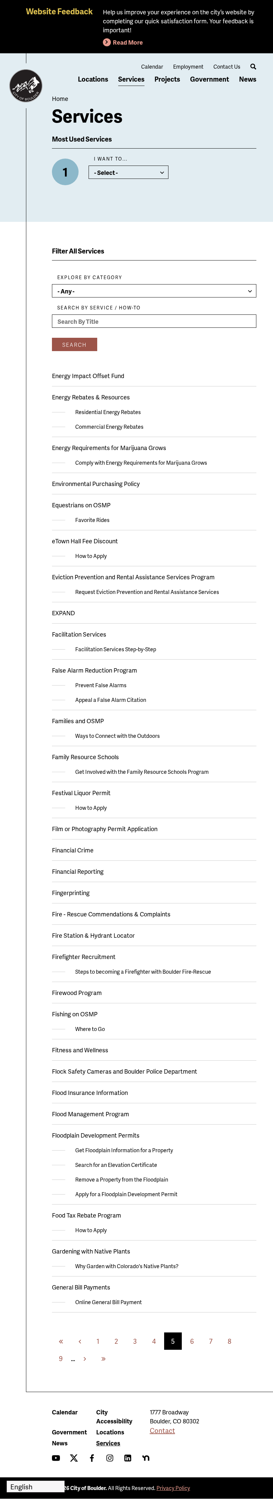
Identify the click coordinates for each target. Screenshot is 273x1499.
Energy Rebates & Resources (91, 397)
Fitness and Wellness (80, 1050)
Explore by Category (89, 277)
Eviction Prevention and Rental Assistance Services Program (133, 577)
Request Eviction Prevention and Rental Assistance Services (147, 592)
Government (209, 79)
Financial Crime (73, 850)
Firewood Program (77, 992)
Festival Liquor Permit (81, 792)
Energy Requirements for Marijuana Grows (109, 447)
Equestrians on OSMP (81, 505)
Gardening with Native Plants (91, 1251)
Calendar (152, 66)
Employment (188, 66)
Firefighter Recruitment (84, 956)
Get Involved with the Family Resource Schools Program (142, 771)
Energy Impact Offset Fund (88, 375)
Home (60, 98)
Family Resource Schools (85, 756)
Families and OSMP (78, 721)
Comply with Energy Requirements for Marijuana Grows (141, 462)
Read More (128, 42)
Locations (93, 79)
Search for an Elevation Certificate (116, 1165)
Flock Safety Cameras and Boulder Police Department (124, 1071)
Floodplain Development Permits (95, 1135)
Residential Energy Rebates (108, 412)
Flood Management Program (90, 1114)
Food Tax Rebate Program (86, 1215)
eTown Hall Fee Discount (85, 541)
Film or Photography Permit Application (104, 828)
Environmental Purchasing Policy (96, 483)
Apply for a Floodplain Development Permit (126, 1194)
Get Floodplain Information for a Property (124, 1150)
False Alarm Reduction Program (94, 670)
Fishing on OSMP (75, 1014)
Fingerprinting (71, 892)
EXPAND (63, 613)
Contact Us (226, 66)
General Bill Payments (81, 1287)
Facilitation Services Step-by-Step (115, 649)
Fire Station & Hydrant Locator (93, 935)
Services (131, 79)
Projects (167, 79)
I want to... (111, 159)
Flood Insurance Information (90, 1092)
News (247, 79)
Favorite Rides (92, 520)
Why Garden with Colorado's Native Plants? (126, 1266)
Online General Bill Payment (108, 1302)
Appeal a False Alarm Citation (110, 700)
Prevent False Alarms (101, 685)
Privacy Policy (173, 1488)
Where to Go (90, 1029)
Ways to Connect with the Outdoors (117, 736)
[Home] (26, 86)
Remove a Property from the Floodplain (121, 1179)
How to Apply (91, 556)
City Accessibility (114, 1416)
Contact (162, 1430)
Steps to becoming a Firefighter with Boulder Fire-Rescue (143, 971)
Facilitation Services (79, 634)
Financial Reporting (78, 871)
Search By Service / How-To (99, 307)
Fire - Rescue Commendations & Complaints (111, 914)
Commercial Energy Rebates (109, 426)
